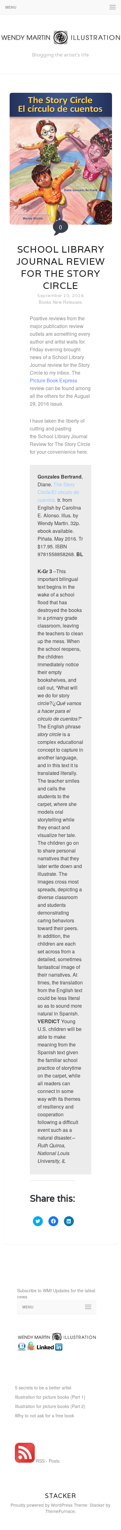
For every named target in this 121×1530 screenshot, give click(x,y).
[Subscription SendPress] (56, 1320)
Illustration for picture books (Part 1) (50, 1397)
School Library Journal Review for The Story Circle (60, 267)
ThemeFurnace (60, 1511)
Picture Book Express (53, 380)
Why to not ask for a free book (44, 1415)
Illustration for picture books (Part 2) (50, 1406)
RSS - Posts (47, 1461)
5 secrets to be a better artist (43, 1387)
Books (45, 302)
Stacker (60, 1496)
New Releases (67, 302)
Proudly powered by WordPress (42, 1505)
